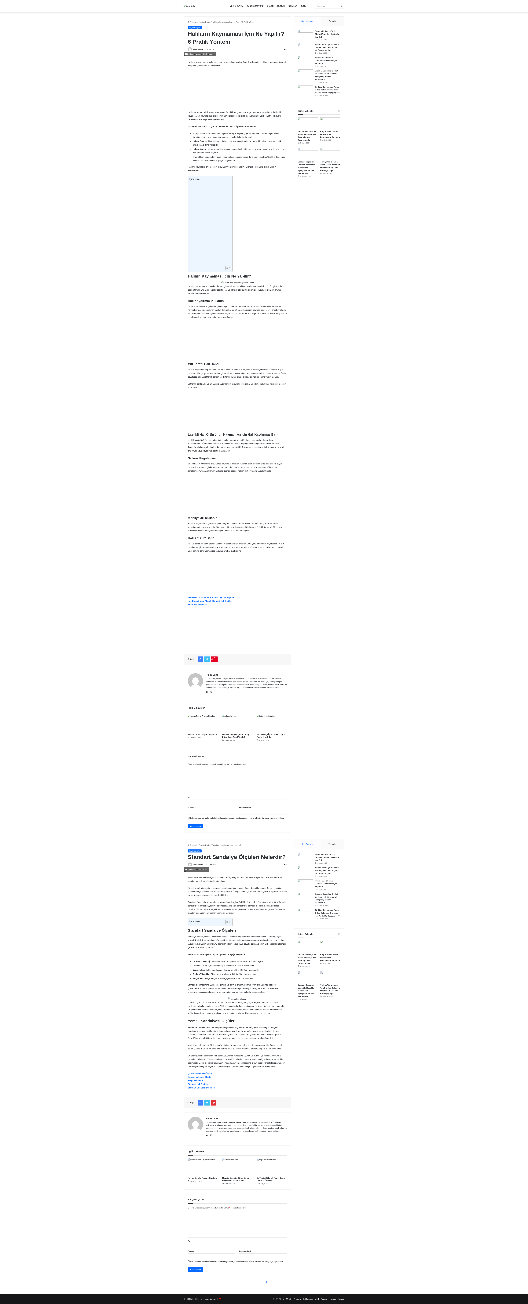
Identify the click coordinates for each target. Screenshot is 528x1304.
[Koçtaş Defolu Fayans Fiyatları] (203, 723)
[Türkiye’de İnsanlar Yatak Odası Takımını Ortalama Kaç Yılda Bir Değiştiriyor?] (305, 90)
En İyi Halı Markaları (197, 604)
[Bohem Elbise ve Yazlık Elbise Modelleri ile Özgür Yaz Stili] (305, 35)
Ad (189, 797)
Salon (270, 6)
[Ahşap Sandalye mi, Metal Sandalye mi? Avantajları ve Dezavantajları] (305, 48)
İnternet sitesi (245, 808)
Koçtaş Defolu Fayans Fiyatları (202, 734)
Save (215, 658)
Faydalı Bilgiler (205, 22)
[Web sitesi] (207, 692)
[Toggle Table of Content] (226, 268)
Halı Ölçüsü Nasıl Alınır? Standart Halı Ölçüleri (210, 601)
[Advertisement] (237, 90)
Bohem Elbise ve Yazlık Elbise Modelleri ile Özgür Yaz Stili (327, 34)
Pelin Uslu (197, 49)
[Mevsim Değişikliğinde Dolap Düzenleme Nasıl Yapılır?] (237, 723)
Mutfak (281, 6)
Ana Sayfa (237, 6)
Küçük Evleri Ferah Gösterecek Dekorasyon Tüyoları (326, 60)
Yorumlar (332, 21)
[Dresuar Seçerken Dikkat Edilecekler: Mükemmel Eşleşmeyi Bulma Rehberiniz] (305, 74)
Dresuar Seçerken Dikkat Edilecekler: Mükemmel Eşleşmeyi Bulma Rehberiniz (306, 167)
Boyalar (292, 6)
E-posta (192, 808)
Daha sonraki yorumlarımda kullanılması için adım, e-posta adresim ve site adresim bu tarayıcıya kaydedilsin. (237, 818)
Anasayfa (193, 22)
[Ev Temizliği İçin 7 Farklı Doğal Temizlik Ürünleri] (272, 723)
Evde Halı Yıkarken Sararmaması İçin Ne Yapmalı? (212, 597)
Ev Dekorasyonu (255, 6)
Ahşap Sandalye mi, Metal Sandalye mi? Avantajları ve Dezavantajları (327, 47)
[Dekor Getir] (189, 6)
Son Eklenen (307, 21)
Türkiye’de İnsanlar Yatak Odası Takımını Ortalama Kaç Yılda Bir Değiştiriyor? (327, 90)
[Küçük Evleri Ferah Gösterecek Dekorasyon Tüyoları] (305, 61)
